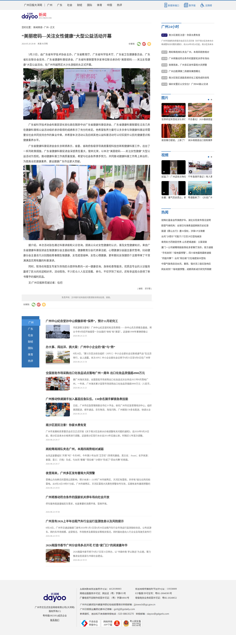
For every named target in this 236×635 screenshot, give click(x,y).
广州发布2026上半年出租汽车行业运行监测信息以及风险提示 (85, 521)
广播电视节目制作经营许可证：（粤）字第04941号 (104, 598)
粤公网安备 (135, 621)
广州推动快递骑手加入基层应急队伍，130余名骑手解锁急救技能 (87, 399)
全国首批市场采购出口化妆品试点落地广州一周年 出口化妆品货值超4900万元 (95, 373)
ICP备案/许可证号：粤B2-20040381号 (153, 593)
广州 (49, 5)
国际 (89, 5)
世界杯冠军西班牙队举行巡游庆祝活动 (181, 119)
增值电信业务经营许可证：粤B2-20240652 (156, 598)
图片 (164, 98)
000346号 (136, 625)
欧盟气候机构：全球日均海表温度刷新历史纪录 (185, 225)
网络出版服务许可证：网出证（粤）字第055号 (103, 593)
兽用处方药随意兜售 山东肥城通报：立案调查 (184, 242)
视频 (164, 155)
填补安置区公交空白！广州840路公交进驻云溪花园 (188, 84)
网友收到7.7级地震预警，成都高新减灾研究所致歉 (186, 269)
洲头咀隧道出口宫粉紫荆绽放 (202, 140)
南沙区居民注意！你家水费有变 (66, 425)
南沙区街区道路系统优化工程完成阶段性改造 (189, 78)
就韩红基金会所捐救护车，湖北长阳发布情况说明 (186, 220)
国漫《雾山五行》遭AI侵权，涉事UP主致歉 (183, 231)
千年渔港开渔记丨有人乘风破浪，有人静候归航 (211, 176)
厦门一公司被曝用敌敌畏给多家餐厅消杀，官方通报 (187, 247)
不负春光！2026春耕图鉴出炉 (202, 119)
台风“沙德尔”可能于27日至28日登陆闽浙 (181, 236)
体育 (99, 5)
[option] (185, 124)
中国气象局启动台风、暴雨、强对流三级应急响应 (186, 264)
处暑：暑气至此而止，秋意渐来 (177, 197)
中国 (109, 5)
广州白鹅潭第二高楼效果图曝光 (184, 71)
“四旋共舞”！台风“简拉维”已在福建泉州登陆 (183, 258)
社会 (69, 5)
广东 (59, 5)
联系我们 (54, 620)
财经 (79, 5)
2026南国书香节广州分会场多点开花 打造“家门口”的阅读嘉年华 (86, 545)
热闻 (164, 212)
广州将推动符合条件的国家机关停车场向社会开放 (77, 497)
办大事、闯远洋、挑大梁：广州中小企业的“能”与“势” (80, 347)
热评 (119, 5)
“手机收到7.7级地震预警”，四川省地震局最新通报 (186, 253)
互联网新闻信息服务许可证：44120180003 (100, 589)
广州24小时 (170, 27)
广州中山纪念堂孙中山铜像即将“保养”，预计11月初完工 (82, 321)
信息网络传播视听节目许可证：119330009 (156, 589)
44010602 (136, 623)
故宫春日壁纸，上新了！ (174, 140)
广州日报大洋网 (33, 5)
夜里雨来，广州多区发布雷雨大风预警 (70, 473)
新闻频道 (37, 27)
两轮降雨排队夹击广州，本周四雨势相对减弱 (75, 449)
